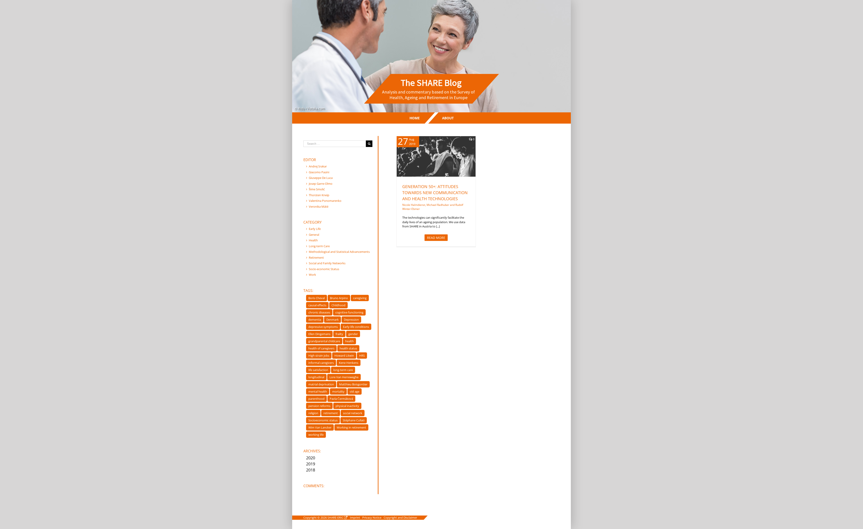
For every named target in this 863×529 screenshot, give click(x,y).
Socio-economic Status (324, 269)
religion (313, 413)
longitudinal (316, 377)
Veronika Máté (318, 206)
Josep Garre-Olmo (320, 184)
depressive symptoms (323, 327)
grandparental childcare (324, 341)
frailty (339, 334)
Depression (351, 320)
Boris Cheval (316, 298)
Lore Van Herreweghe (343, 377)
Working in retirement (351, 427)
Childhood (338, 305)
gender (353, 334)
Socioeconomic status (323, 420)
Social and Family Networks (327, 263)
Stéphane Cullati (354, 420)
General (431, 162)
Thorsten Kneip (319, 195)
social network (352, 413)
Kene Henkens (348, 363)
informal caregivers (321, 363)
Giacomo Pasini (319, 172)
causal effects (317, 305)
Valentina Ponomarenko (325, 201)
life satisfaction (318, 370)
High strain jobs (318, 355)
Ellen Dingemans (319, 334)
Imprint (355, 518)
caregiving (360, 298)
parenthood (316, 399)
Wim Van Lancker (319, 427)
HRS (362, 355)
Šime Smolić (317, 189)
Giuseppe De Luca (321, 178)
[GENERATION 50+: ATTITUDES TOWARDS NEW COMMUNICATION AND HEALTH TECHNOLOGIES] (436, 156)
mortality (338, 391)
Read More (436, 238)
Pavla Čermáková (341, 399)
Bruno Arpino (339, 298)
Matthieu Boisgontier (353, 384)
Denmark (332, 320)
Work (312, 275)
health (349, 341)
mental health (317, 391)
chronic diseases (319, 312)
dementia (314, 320)
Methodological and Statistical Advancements (339, 252)
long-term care (343, 370)
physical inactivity (347, 406)
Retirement (316, 258)
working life (316, 435)
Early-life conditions (356, 327)
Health (442, 162)
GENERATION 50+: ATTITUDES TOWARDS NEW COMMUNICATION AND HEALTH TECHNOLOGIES (435, 192)
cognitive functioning (349, 312)
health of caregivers (321, 348)
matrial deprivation (321, 384)
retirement (330, 413)
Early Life (315, 229)
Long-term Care (319, 246)
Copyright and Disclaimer (400, 518)
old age (354, 391)
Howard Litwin (344, 355)
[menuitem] (414, 118)
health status (348, 348)
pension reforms (319, 406)
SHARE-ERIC (335, 518)
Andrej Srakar (318, 166)
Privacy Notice (371, 518)
